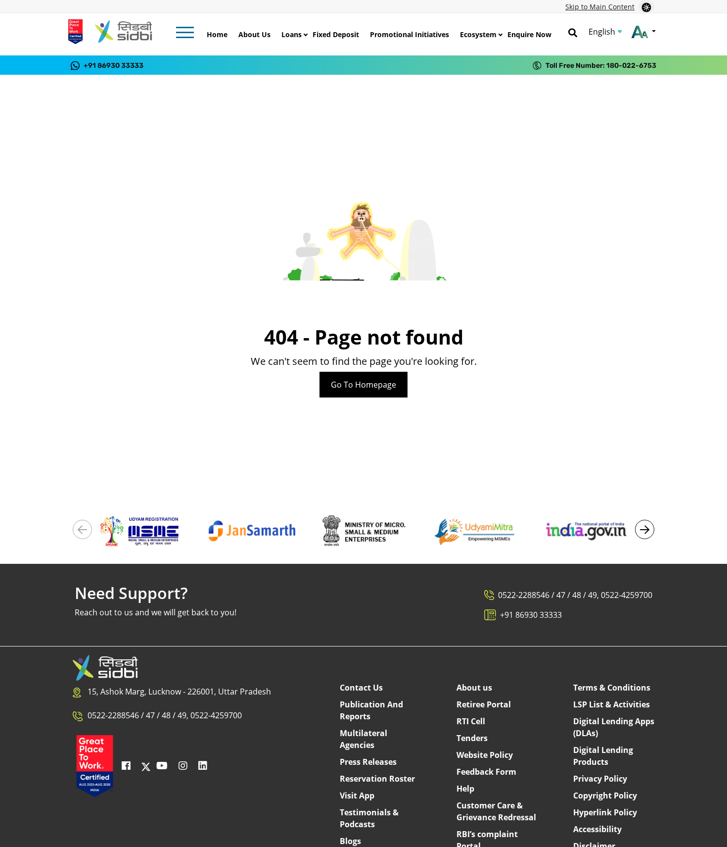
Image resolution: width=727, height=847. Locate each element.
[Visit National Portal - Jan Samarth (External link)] (252, 530)
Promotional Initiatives (409, 34)
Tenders (472, 738)
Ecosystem (478, 34)
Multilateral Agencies (363, 739)
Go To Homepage (363, 384)
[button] (644, 529)
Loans (291, 34)
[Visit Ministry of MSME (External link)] (363, 530)
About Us (254, 34)
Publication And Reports (371, 710)
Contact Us (361, 687)
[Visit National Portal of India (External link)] (586, 530)
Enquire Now (529, 34)
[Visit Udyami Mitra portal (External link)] (475, 530)
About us (474, 687)
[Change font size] (644, 31)
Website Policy (484, 754)
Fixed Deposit (336, 34)
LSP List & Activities (611, 704)
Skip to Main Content (600, 6)
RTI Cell (470, 721)
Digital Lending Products (603, 756)
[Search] (573, 32)
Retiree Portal (483, 704)
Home (217, 34)
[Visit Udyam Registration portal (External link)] (140, 530)
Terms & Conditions (611, 687)
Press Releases (368, 761)
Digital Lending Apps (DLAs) (613, 727)
